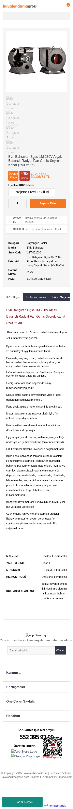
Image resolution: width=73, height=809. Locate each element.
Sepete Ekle (48, 203)
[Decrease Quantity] (12, 203)
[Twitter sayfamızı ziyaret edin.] (40, 791)
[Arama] (66, 16)
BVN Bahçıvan (35, 247)
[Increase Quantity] (23, 203)
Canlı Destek (25, 802)
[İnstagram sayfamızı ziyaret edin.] (24, 791)
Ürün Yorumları (36, 297)
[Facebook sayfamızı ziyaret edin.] (48, 791)
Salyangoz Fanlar (37, 242)
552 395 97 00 (36, 737)
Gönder (60, 650)
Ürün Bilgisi (13, 297)
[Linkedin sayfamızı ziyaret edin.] (32, 791)
